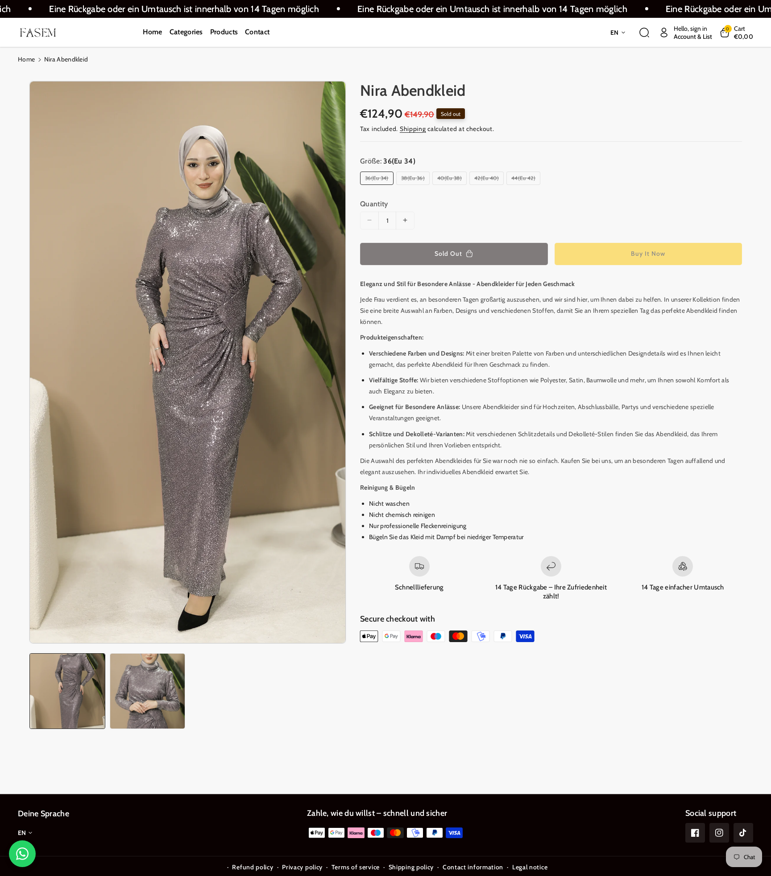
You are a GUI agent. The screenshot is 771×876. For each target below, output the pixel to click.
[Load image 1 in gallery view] (67, 691)
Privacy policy (302, 867)
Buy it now (648, 253)
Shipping (413, 128)
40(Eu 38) (450, 179)
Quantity (374, 203)
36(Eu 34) (378, 179)
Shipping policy (411, 867)
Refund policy (252, 867)
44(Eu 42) (524, 179)
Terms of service (356, 867)
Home (26, 59)
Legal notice (529, 867)
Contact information (473, 867)
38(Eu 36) (414, 179)
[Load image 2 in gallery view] (148, 691)
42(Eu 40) (488, 179)
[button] (644, 32)
